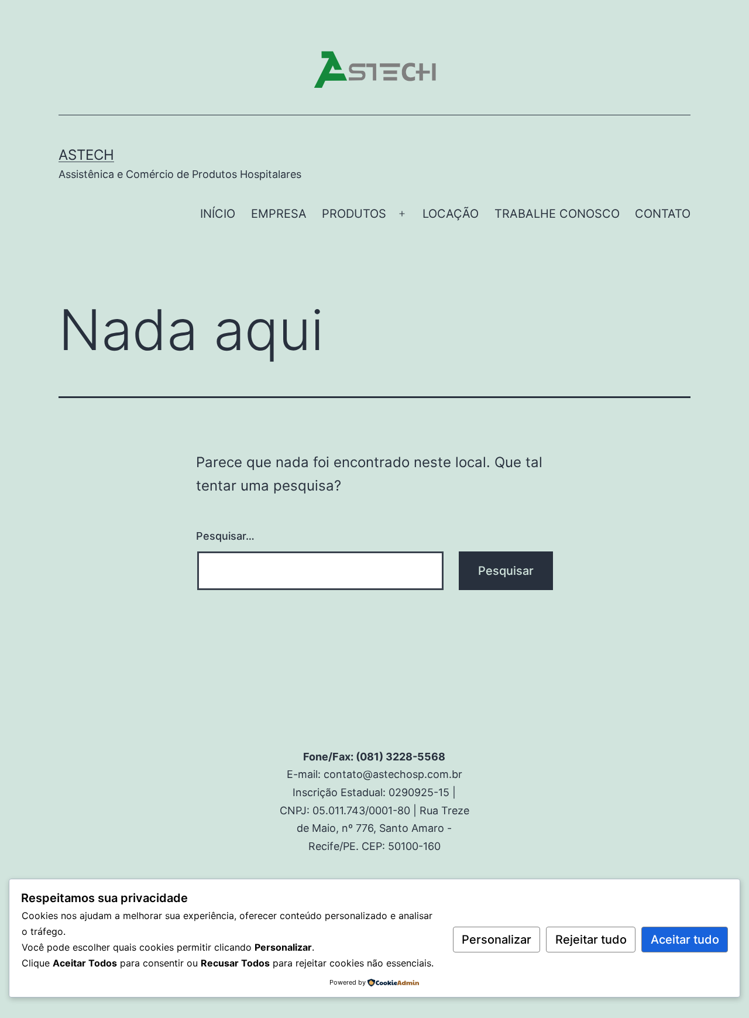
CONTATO (662, 214)
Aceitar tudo (685, 940)
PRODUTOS (354, 214)
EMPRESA (279, 214)
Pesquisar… (225, 536)
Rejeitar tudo (591, 940)
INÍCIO (217, 214)
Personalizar (496, 940)
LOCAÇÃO (450, 214)
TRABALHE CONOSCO (557, 214)
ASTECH (86, 154)
